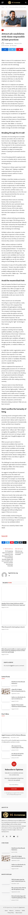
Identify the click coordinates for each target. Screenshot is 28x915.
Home (6, 910)
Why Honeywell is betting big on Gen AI (13, 627)
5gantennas (22, 907)
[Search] (25, 2)
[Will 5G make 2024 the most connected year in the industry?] (6, 881)
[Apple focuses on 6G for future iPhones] (14, 725)
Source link (4, 536)
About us (11, 910)
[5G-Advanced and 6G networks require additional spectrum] (6, 755)
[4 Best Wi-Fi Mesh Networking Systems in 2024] (6, 691)
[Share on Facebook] (5, 49)
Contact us (17, 910)
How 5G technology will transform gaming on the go (19, 897)
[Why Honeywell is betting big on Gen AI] (14, 617)
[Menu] (3, 2)
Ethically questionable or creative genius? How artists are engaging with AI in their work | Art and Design (14, 650)
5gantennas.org (9, 43)
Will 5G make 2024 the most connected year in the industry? (18, 881)
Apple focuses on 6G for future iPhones (14, 735)
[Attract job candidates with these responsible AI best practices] (14, 18)
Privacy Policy (13, 794)
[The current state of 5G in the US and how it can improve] (6, 890)
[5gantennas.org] (14, 2)
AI (2, 30)
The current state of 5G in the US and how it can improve (19, 889)
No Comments (6, 45)
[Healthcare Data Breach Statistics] (6, 683)
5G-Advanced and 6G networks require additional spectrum (17, 755)
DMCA (23, 910)
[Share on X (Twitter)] (12, 49)
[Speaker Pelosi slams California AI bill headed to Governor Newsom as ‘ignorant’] (14, 594)
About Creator (19, 912)
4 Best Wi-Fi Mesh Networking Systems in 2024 (18, 691)
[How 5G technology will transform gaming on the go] (6, 898)
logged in (12, 665)
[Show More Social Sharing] (24, 49)
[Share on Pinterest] (19, 49)
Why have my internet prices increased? (19, 552)
